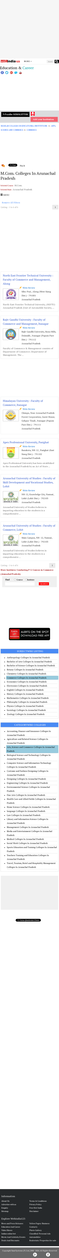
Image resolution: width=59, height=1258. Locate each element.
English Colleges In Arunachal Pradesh (25, 689)
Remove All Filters (11, 202)
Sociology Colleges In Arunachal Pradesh (26, 710)
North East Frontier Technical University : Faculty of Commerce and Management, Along (28, 279)
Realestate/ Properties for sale (42, 1240)
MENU (6, 194)
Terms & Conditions (38, 1201)
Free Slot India (35, 1207)
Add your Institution (43, 119)
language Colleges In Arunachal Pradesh (26, 811)
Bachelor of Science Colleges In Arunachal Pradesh (31, 665)
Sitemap (5, 1211)
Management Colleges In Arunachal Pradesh (28, 827)
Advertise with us (8, 1204)
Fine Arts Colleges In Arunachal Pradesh (26, 795)
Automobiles (34, 1237)
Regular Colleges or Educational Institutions (24, 126)
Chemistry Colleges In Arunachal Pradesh (26, 673)
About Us (5, 1201)
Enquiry (4, 1207)
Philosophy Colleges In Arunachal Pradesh (27, 702)
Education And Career (10, 1227)
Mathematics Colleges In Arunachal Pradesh (28, 698)
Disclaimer (34, 1211)
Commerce (32, 130)
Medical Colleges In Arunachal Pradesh (25, 839)
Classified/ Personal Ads (39, 1233)
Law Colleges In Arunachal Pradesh (23, 815)
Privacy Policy (35, 1204)
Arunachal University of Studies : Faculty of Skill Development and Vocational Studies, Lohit (29, 482)
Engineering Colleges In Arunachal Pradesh (27, 783)
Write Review (28, 287)
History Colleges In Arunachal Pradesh (25, 694)
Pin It (22, 165)
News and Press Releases (12, 1223)
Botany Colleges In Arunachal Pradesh (25, 669)
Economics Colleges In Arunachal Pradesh (27, 681)
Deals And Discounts (10, 1240)
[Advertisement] (29, 29)
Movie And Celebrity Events (13, 1237)
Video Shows (6, 1230)
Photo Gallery (35, 1230)
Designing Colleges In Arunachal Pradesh (26, 778)
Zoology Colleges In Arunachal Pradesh (25, 714)
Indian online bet (8, 1233)
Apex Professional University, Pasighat (26, 442)
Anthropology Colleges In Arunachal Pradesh (28, 657)
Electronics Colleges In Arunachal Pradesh (27, 685)
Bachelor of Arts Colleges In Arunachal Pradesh (29, 661)
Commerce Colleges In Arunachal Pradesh (26, 677)
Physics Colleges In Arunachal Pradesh (25, 706)
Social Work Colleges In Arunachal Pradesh (27, 843)
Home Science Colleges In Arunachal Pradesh (28, 807)
